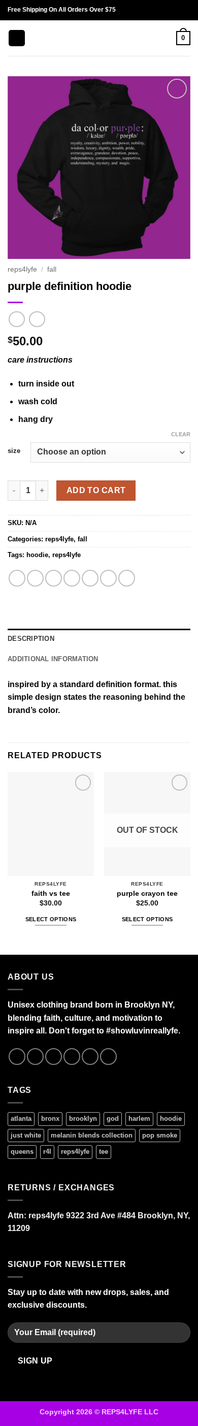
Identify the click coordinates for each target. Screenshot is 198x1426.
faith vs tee (50, 893)
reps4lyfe (22, 269)
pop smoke (159, 1135)
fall (51, 269)
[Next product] (16, 319)
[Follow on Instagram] (35, 1056)
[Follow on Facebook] (17, 1056)
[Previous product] (37, 319)
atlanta (21, 1118)
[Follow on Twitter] (53, 1056)
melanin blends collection (92, 1135)
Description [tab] (31, 638)
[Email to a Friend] (71, 578)
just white (26, 1135)
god (113, 1118)
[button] (17, 38)
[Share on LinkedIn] (108, 578)
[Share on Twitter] (53, 578)
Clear (180, 434)
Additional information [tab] (53, 659)
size (14, 451)
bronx (50, 1118)
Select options (51, 919)
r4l (47, 1151)
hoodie (37, 555)
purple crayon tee (147, 893)
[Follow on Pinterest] (90, 1056)
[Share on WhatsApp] (17, 578)
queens (22, 1151)
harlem (139, 1118)
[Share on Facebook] (35, 578)
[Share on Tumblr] (126, 578)
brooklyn (83, 1118)
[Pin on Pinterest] (90, 578)
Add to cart (96, 490)
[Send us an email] (71, 1056)
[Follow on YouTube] (108, 1056)
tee (103, 1151)
